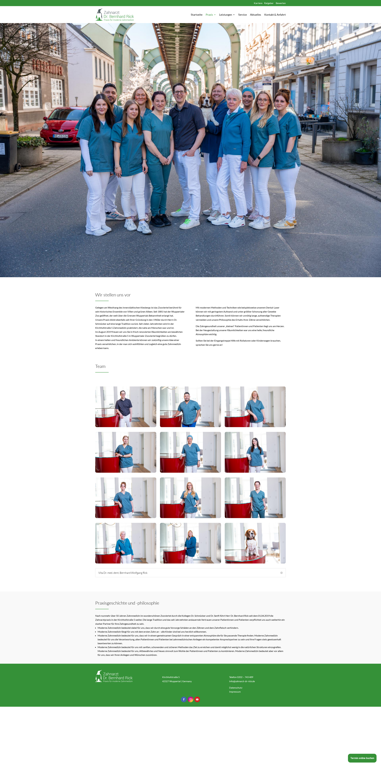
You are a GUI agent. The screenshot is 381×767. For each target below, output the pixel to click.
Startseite (196, 15)
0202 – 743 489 (245, 677)
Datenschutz (235, 687)
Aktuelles (255, 15)
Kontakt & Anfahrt (275, 15)
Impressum (235, 691)
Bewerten (281, 3)
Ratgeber (269, 3)
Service (242, 15)
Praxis (209, 15)
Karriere (258, 3)
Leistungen (225, 15)
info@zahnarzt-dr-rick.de (242, 681)
